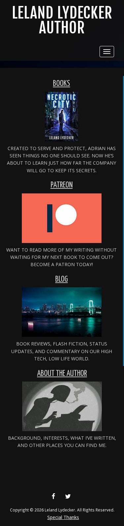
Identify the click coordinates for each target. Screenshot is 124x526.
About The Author (62, 374)
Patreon (62, 185)
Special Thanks (63, 517)
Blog (61, 279)
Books (61, 84)
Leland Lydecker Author (62, 20)
